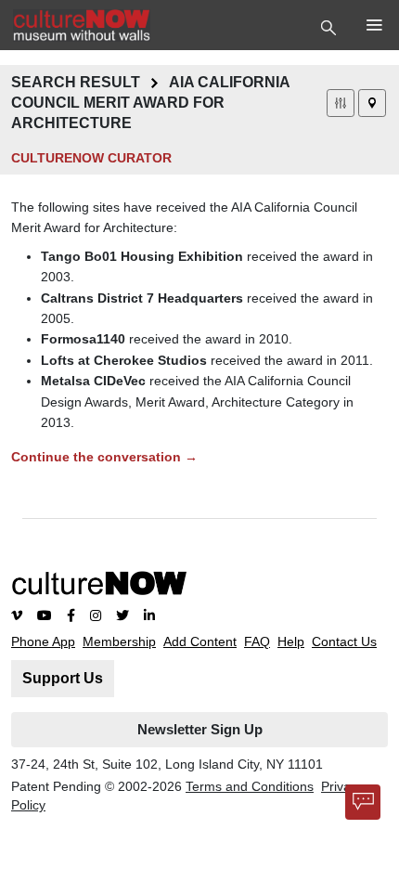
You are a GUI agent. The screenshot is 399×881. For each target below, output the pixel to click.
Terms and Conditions (250, 786)
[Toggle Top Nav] (331, 26)
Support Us (62, 678)
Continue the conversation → (104, 456)
